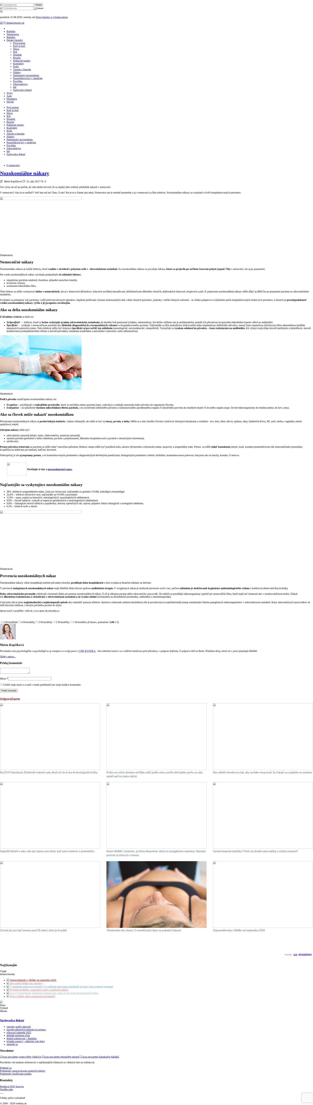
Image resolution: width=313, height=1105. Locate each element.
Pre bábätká (113, 1056)
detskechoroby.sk (15, 23)
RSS (12, 1086)
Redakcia (5, 1086)
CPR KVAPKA (87, 651)
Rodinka (11, 31)
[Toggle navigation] (1, 23)
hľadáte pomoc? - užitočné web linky (26, 1041)
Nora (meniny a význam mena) (52, 17)
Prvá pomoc (19, 43)
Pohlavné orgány (21, 60)
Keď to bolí (19, 46)
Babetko (11, 37)
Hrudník (17, 54)
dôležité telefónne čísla (18, 1035)
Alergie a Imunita (22, 69)
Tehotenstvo (13, 34)
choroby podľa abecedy (19, 1026)
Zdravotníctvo (20, 84)
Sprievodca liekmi (22, 90)
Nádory (17, 72)
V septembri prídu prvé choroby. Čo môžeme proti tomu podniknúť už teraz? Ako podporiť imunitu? (61, 986)
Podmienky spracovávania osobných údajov (22, 1070)
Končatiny (18, 63)
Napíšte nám (6, 1089)
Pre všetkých (34, 1056)
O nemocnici (13, 165)
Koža (16, 66)
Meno (4, 678)
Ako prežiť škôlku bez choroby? (26, 983)
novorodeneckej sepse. (60, 469)
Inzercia (20, 1086)
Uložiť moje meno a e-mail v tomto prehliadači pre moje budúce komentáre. (42, 684)
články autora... (8, 656)
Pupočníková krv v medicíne (28, 78)
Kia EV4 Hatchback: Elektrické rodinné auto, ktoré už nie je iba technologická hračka (53, 993)
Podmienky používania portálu (15, 1073)
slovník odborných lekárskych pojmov (26, 1029)
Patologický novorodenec (26, 75)
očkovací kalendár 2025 (19, 1032)
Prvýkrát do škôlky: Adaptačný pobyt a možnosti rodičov (38, 989)
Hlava (16, 49)
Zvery (10, 93)
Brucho (17, 57)
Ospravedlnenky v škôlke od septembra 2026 (32, 980)
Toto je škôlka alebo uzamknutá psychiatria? (32, 996)
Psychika (17, 81)
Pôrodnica (12, 98)
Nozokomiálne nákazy (24, 173)
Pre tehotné (74, 1056)
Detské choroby (15, 40)
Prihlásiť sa (6, 1068)
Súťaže (10, 101)
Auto (9, 96)
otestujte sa (12, 1044)
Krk (15, 52)
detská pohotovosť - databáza (22, 1038)
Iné (14, 87)
